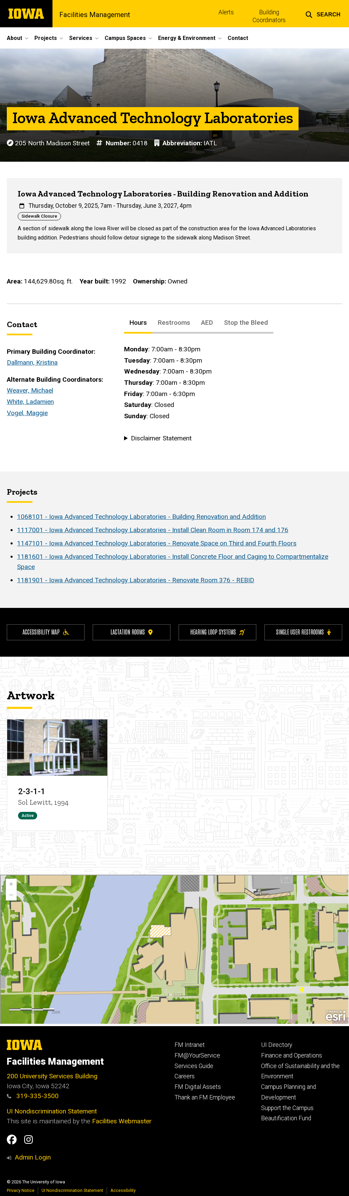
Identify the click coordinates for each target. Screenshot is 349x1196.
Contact (238, 38)
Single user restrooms (300, 631)
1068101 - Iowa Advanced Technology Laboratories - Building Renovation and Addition (141, 517)
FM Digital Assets (197, 1086)
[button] (323, 13)
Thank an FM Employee (204, 1097)
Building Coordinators (269, 16)
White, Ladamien (30, 402)
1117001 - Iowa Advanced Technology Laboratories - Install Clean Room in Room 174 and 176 (152, 530)
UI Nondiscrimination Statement (52, 1111)
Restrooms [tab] (174, 322)
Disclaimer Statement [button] (161, 438)
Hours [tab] (138, 322)
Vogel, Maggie (27, 413)
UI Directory (276, 1044)
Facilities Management (94, 14)
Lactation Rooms (127, 631)
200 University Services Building (52, 1076)
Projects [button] (45, 38)
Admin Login (33, 1157)
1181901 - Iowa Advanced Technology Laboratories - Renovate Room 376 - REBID (135, 580)
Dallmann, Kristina (32, 362)
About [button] (14, 38)
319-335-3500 (37, 1096)
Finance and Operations (291, 1055)
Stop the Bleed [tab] (246, 322)
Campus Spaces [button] (125, 38)
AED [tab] (207, 322)
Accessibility (123, 1190)
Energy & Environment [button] (186, 38)
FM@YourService (197, 1055)
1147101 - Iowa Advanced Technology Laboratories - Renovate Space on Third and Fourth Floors (157, 543)
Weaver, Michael (30, 390)
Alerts (226, 12)
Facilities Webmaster (122, 1121)
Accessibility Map (41, 631)
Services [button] (80, 38)
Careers (184, 1076)
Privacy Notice (20, 1190)
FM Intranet (189, 1044)
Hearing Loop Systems (213, 631)
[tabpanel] (233, 394)
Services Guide (193, 1066)
